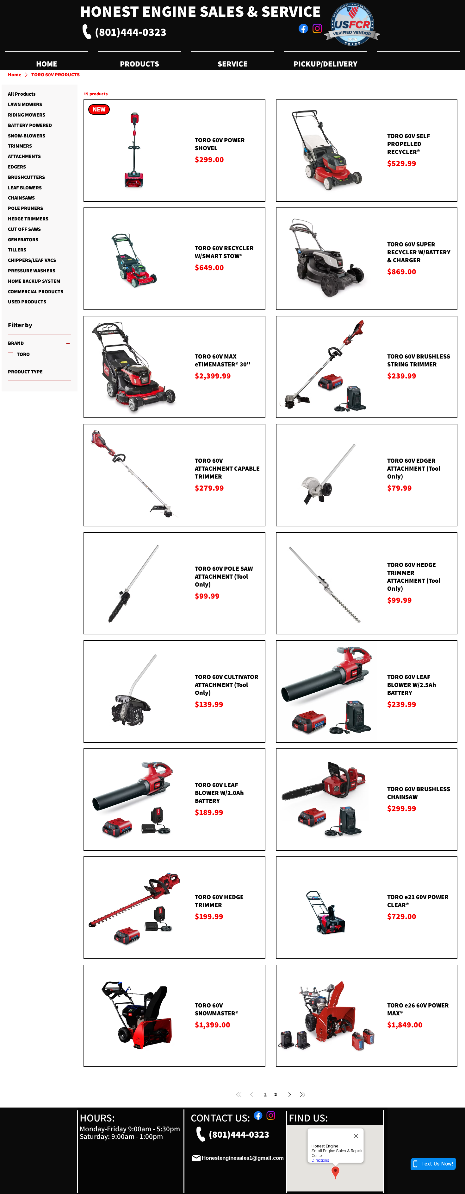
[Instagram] (317, 28)
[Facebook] (303, 28)
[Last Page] (302, 1094)
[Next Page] (290, 1094)
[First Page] (239, 1094)
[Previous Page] (251, 1094)
